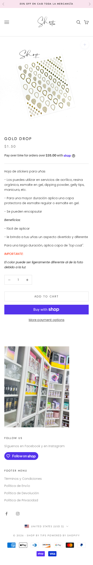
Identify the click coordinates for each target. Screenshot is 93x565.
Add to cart (46, 296)
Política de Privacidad (21, 500)
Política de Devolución (21, 493)
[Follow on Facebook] (6, 513)
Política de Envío (17, 486)
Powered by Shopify (64, 535)
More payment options (46, 320)
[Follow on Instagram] (18, 513)
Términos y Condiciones (23, 479)
